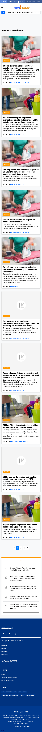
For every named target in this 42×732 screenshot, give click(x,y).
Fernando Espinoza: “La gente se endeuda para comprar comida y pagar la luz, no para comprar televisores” (23, 606)
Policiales (4, 651)
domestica (13, 286)
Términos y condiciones (9, 678)
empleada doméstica (17, 134)
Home (3, 674)
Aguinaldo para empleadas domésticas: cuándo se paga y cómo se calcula (20, 525)
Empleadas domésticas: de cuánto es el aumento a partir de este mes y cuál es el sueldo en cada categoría (21, 375)
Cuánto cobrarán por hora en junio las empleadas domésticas (19, 220)
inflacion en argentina (10, 695)
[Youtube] (15, 633)
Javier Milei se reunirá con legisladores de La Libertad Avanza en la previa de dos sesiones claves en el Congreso (22, 578)
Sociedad (6, 60)
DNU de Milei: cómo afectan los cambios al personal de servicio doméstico (20, 426)
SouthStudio (25, 726)
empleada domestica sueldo (19, 82)
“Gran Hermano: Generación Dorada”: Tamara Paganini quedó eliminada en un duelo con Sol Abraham (23, 588)
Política (3, 648)
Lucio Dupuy (22, 692)
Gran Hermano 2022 (27, 695)
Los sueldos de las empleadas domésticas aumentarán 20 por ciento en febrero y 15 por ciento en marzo (21, 323)
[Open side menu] (2, 7)
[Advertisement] (21, 21)
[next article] (35, 12)
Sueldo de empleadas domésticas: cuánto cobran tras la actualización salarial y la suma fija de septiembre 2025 (21, 68)
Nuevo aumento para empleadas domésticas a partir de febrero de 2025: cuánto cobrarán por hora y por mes (20, 120)
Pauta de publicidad (7, 680)
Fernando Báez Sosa (9, 692)
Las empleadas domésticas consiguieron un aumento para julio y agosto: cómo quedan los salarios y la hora (21, 171)
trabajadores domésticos (19, 442)
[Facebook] (3, 633)
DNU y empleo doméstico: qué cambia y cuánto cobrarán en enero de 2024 (20, 478)
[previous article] (39, 12)
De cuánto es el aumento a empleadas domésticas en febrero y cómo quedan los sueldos (20, 269)
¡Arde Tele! (4, 654)
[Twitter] (9, 633)
